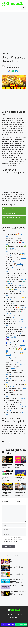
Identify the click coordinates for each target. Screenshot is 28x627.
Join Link (11, 248)
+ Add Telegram (7, 624)
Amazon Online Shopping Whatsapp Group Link (20, 492)
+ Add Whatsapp (20, 624)
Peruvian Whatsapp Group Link (18, 585)
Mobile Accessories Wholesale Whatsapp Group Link (7, 492)
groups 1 (9, 65)
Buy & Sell (6, 53)
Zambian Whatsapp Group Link (18, 573)
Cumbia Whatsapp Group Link (18, 566)
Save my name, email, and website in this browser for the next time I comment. (13, 540)
